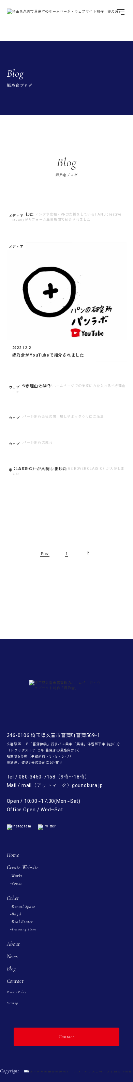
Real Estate (22, 921)
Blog (11, 968)
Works (16, 875)
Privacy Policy (17, 992)
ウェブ (14, 387)
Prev (45, 554)
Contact (15, 981)
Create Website (23, 867)
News (12, 956)
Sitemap (12, 1003)
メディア (16, 216)
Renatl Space (23, 906)
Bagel (16, 914)
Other (13, 898)
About (13, 944)
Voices (16, 883)
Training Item (23, 929)
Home (13, 855)
